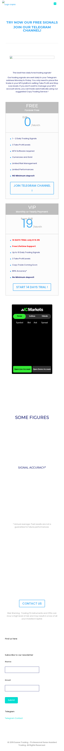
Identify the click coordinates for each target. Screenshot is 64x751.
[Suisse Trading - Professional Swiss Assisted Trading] (8, 4)
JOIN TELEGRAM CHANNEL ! (32, 188)
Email (8, 680)
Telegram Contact (14, 718)
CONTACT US (32, 603)
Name (8, 661)
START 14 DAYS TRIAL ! (32, 287)
